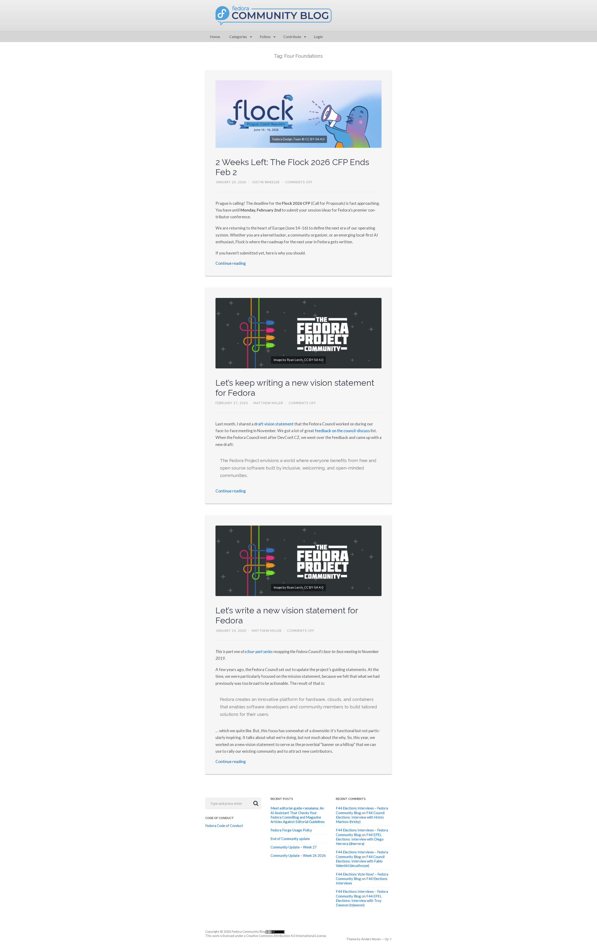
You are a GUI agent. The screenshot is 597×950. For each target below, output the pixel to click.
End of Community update (290, 839)
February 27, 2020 (231, 403)
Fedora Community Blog (249, 931)
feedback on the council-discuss (342, 430)
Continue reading (230, 263)
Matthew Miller (268, 403)
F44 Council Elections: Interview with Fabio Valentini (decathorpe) (360, 861)
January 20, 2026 (230, 182)
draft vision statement (274, 423)
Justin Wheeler (266, 182)
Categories (238, 36)
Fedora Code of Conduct (224, 825)
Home (215, 36)
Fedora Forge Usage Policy (291, 830)
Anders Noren (371, 939)
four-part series (260, 651)
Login (318, 36)
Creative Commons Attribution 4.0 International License (286, 936)
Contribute (292, 36)
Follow (265, 36)
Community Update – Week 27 (294, 847)
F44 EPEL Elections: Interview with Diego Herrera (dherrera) (360, 839)
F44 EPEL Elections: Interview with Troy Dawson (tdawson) (359, 900)
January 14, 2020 (230, 630)
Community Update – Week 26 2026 (298, 855)
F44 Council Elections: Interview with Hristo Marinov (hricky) (360, 817)
